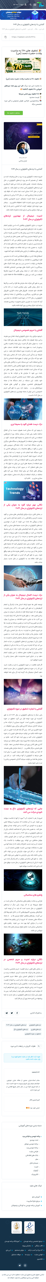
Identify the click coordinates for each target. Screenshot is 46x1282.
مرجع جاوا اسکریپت (33, 1201)
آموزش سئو (36, 1196)
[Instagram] (25, 1265)
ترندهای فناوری (36, 1029)
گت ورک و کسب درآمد (35, 1250)
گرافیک (35, 1170)
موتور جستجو (19, 1250)
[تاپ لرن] (40, 5)
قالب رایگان (38, 1245)
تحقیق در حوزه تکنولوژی (33, 1034)
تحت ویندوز (34, 1140)
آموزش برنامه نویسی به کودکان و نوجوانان (25, 1205)
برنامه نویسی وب (32, 1147)
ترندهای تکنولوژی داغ (21, 1029)
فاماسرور (39, 1259)
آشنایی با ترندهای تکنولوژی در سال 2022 (28, 24)
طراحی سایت (33, 1151)
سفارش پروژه (26, 1245)
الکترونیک (34, 1174)
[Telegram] (20, 1265)
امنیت (36, 1166)
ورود (21, 4)
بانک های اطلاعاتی (32, 1155)
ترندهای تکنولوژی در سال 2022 (16, 1025)
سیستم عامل (34, 1163)
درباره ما (27, 1254)
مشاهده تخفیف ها (13, 113)
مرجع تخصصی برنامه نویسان (33, 1241)
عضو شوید (17, 1056)
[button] (30, 5)
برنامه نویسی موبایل (31, 1144)
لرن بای (8, 1250)
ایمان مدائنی (23, 161)
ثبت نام (16, 4)
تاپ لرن (11, 1274)
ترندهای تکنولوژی (35, 1025)
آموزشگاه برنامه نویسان (12, 1241)
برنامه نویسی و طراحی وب (31, 1136)
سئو (37, 1159)
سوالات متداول (16, 1254)
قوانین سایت (38, 1254)
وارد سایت (36, 1059)
